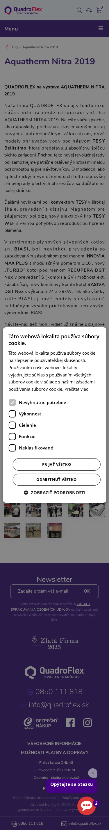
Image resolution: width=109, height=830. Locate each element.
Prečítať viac (76, 389)
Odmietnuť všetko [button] (56, 479)
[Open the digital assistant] (86, 806)
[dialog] (54, 415)
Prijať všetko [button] (56, 464)
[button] (54, 492)
